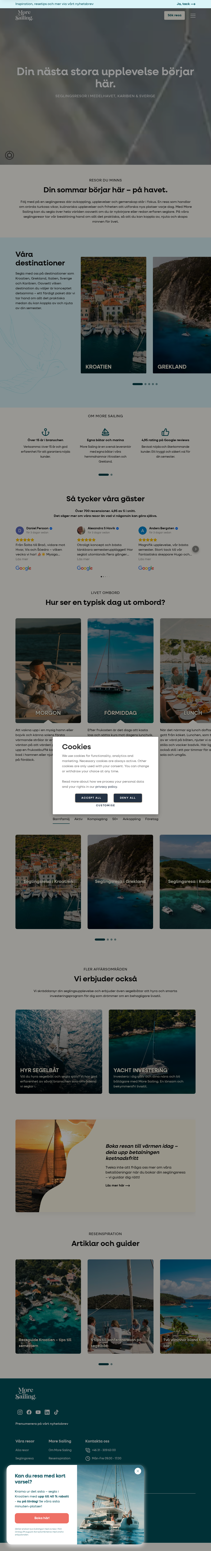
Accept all (91, 798)
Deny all (128, 798)
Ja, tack (183, 4)
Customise (105, 805)
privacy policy (106, 786)
